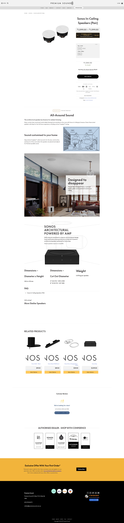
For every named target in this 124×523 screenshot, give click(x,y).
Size (80, 45)
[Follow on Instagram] (90, 493)
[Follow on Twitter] (93, 493)
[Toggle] (25, 293)
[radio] (80, 48)
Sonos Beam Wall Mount (53, 363)
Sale (47, 7)
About (57, 519)
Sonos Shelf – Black (36, 363)
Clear (96, 44)
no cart (87, 100)
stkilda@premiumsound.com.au (32, 506)
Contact (58, 7)
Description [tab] (56, 110)
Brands (51, 7)
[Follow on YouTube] (98, 493)
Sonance (91, 100)
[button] (3, 3)
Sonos (30, 13)
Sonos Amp (94, 363)
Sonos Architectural (39, 13)
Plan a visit (97, 35)
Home (42, 7)
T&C (65, 519)
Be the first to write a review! (62, 412)
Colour (81, 51)
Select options (52, 372)
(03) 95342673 (28, 502)
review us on (93, 499)
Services (69, 7)
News (61, 519)
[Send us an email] (96, 493)
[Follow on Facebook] (88, 493)
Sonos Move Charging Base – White (71, 364)
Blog (64, 7)
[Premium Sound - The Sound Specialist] (62, 3)
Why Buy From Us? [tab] (66, 110)
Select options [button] (33, 372)
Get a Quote (87, 76)
